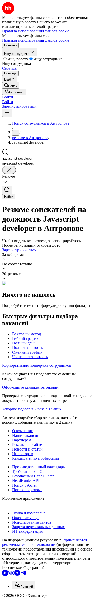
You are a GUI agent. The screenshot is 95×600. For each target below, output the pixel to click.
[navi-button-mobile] (7, 113)
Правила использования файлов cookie (35, 40)
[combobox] (25, 158)
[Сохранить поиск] (7, 190)
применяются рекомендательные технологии (44, 542)
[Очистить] (9, 170)
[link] (10, 85)
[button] (7, 97)
